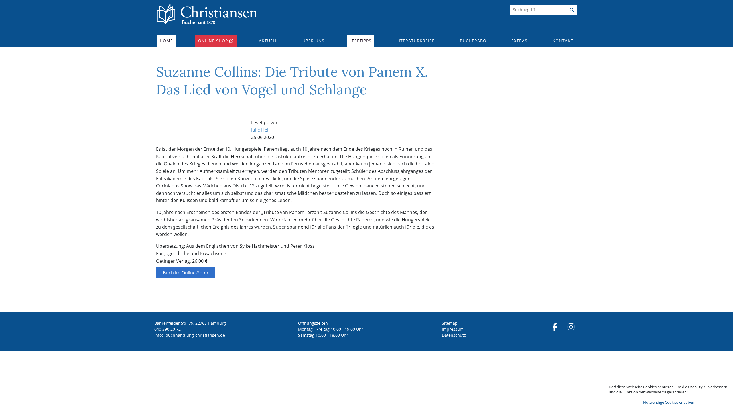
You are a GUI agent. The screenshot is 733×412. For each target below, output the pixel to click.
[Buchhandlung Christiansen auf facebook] (555, 327)
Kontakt (563, 40)
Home (166, 40)
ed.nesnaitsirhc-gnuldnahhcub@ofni (189, 335)
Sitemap (450, 323)
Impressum (453, 329)
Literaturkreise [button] (416, 40)
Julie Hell (260, 130)
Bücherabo (473, 40)
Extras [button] (519, 40)
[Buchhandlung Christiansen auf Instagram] (571, 327)
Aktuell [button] (268, 40)
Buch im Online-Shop (185, 273)
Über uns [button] (313, 40)
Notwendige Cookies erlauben (668, 402)
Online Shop (213, 40)
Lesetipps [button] (360, 40)
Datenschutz (454, 335)
